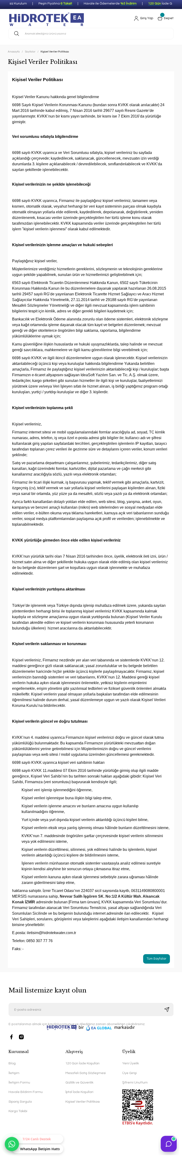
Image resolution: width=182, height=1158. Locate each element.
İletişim (14, 1073)
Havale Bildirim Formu (26, 1092)
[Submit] (166, 1009)
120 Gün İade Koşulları (82, 1063)
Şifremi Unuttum (135, 1082)
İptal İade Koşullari (79, 1092)
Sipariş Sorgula (20, 1101)
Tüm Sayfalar (156, 958)
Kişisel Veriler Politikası (82, 1101)
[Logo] (47, 18)
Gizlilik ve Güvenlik (79, 1082)
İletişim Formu (19, 1082)
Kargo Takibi (18, 1111)
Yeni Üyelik (130, 1063)
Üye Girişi (129, 1073)
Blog (12, 1063)
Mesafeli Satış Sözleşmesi (85, 1073)
